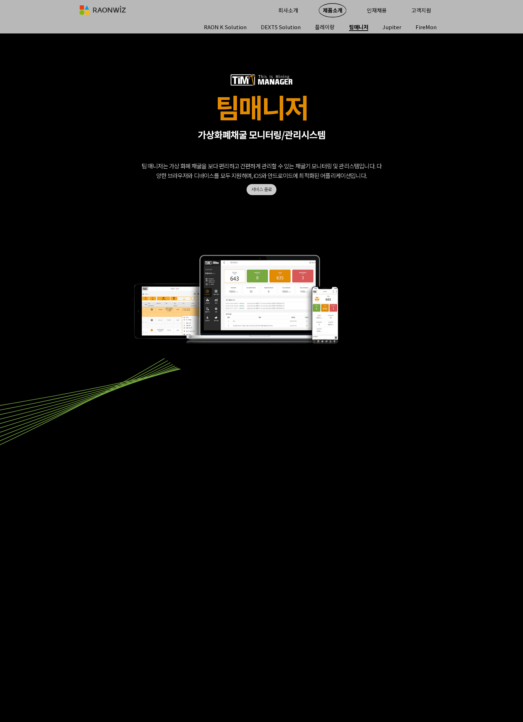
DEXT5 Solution (281, 27)
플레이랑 (325, 27)
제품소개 (333, 10)
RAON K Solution (225, 27)
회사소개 (288, 10)
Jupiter (391, 27)
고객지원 (421, 10)
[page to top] (478, 677)
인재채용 (377, 10)
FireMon (426, 27)
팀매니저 (358, 27)
